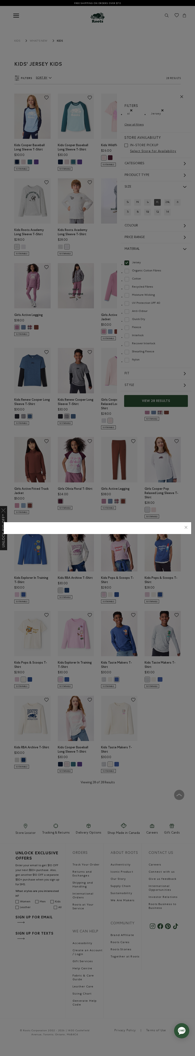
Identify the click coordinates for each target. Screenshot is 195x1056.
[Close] (186, 528)
